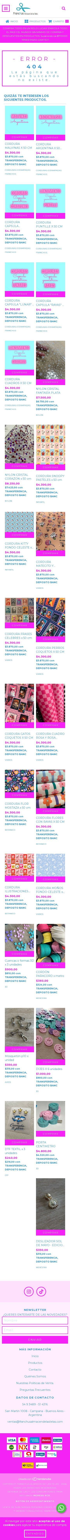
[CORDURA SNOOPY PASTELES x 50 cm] (50, 444)
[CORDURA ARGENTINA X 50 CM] (50, 120)
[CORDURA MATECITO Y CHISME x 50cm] (50, 531)
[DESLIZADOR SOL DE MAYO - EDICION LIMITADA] (50, 1204)
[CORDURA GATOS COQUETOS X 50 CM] (19, 703)
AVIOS (8, 1082)
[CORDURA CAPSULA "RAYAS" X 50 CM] (50, 276)
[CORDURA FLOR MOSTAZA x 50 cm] (19, 781)
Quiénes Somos (35, 1376)
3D (6, 987)
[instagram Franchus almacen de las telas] (29, 1291)
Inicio (35, 1356)
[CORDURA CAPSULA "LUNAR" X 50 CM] (19, 276)
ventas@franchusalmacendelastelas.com (35, 1421)
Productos (35, 1363)
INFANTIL (40, 502)
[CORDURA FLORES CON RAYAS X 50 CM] (50, 789)
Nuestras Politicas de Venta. (35, 1383)
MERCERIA (41, 998)
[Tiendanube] (35, 1480)
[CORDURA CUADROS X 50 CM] (19, 355)
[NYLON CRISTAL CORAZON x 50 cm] (19, 444)
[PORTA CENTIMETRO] (50, 1116)
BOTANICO (10, 830)
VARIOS (39, 588)
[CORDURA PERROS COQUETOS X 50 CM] (50, 617)
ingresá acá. (42, 1495)
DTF (7, 1175)
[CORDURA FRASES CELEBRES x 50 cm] (19, 610)
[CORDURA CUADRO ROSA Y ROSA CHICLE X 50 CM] (50, 703)
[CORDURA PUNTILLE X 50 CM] (50, 198)
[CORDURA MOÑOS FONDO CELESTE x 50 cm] (50, 865)
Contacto (35, 1369)
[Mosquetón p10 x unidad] (19, 1027)
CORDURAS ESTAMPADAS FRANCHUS (17, 172)
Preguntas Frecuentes (35, 1390)
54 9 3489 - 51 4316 (35, 1404)
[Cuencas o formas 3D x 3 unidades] (19, 937)
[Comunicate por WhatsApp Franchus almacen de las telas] (61, 1508)
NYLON (39, 415)
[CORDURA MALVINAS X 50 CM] (19, 120)
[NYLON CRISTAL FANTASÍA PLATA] (50, 360)
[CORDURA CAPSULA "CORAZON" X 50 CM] (19, 198)
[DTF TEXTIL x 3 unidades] (19, 1120)
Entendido (35, 1533)
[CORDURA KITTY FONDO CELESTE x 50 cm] (19, 522)
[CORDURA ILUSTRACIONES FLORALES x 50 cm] (19, 865)
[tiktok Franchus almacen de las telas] (41, 1291)
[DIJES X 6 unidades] (50, 1033)
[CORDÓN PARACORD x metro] (50, 943)
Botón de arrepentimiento (35, 1501)
